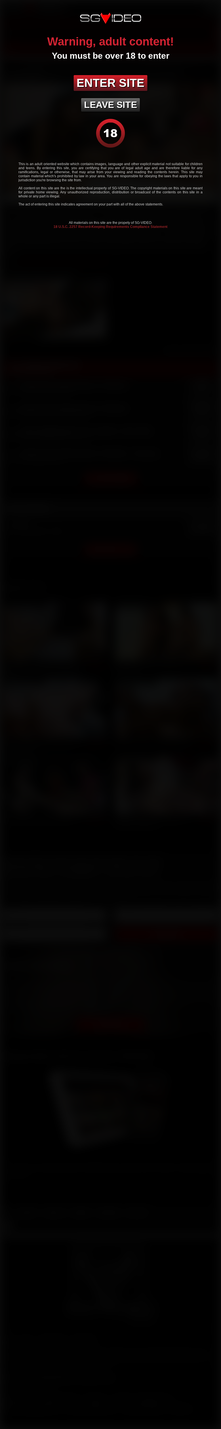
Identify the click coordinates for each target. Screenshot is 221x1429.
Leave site (110, 105)
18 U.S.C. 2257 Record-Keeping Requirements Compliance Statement (110, 227)
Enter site (110, 83)
